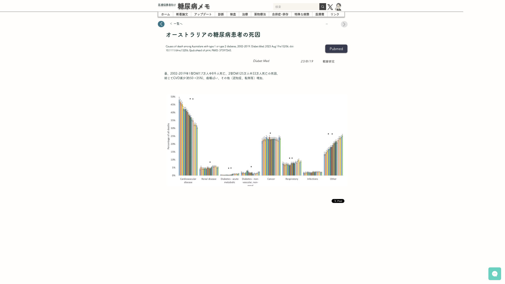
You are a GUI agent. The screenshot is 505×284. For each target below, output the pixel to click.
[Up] (161, 24)
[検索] (322, 6)
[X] (330, 7)
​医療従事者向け (167, 4)
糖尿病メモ (194, 6)
